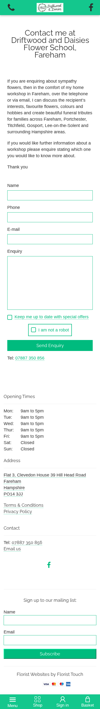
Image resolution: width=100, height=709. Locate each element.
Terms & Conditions (23, 505)
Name (13, 185)
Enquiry (14, 251)
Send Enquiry (50, 345)
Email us (12, 548)
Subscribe (50, 653)
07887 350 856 (27, 542)
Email (9, 632)
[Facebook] (91, 7)
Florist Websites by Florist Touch (50, 674)
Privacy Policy (18, 511)
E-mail (13, 229)
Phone (13, 207)
